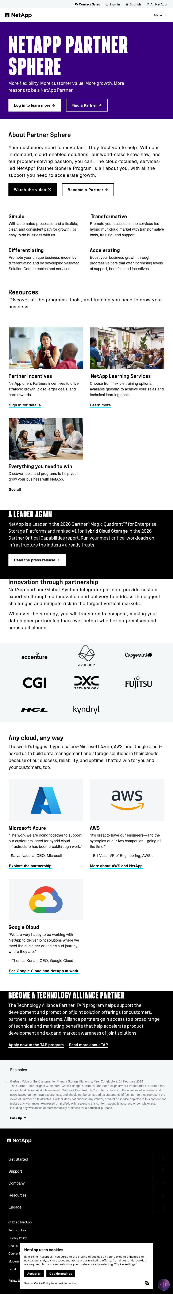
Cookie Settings (18, 1253)
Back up (16, 1118)
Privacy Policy (17, 1238)
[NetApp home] (18, 15)
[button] (161, 15)
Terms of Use (17, 1230)
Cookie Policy (17, 1246)
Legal (12, 1269)
